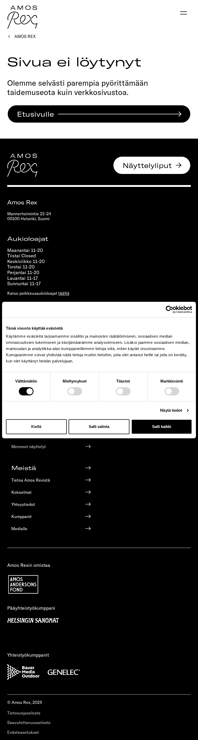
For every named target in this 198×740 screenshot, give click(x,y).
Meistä (23, 467)
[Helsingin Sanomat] (99, 620)
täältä (63, 293)
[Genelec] (64, 672)
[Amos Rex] (22, 165)
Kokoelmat (21, 492)
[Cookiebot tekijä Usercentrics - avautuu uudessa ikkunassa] (169, 309)
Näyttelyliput (147, 165)
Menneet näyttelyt (28, 446)
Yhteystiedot (23, 504)
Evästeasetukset (23, 732)
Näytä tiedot (171, 410)
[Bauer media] (23, 672)
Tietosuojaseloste (23, 712)
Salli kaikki (161, 426)
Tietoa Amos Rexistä (30, 480)
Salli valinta (99, 426)
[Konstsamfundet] (99, 584)
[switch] (74, 391)
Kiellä (36, 426)
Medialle (19, 528)
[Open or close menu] (183, 13)
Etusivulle (35, 114)
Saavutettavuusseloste (29, 722)
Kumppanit (21, 516)
